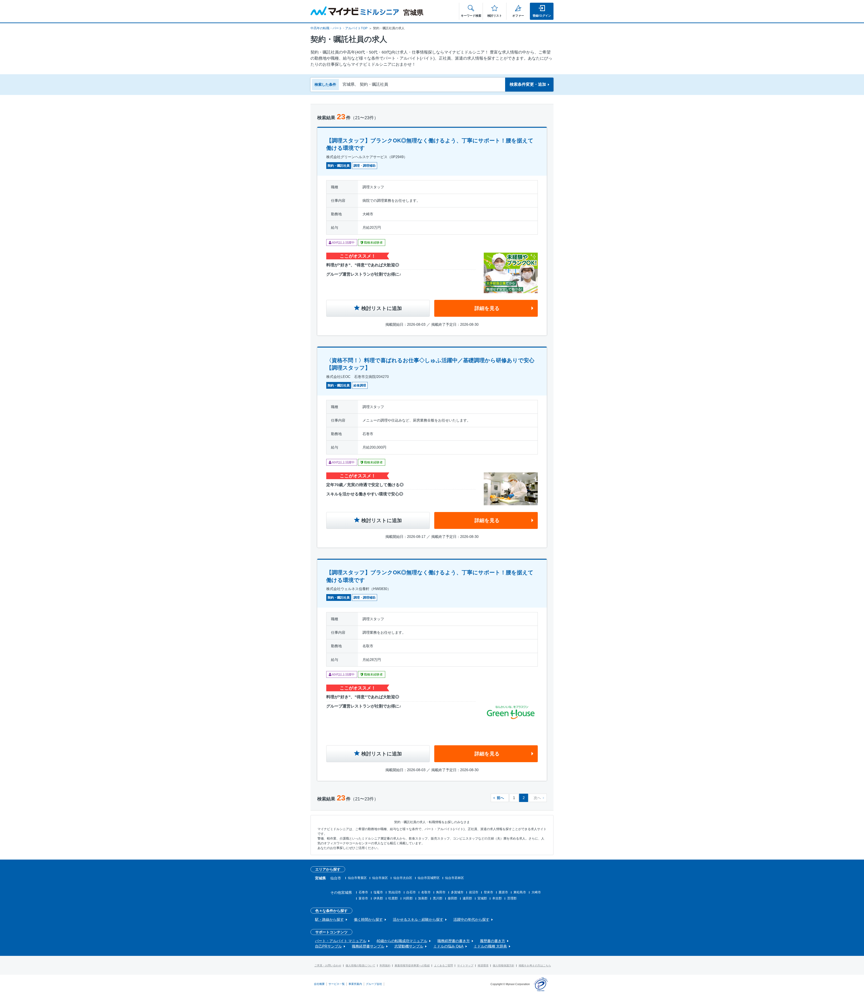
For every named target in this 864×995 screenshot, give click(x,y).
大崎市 (536, 892)
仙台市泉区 (380, 878)
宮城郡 (482, 898)
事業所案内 (355, 984)
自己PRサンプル (328, 946)
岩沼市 (473, 892)
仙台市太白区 (402, 878)
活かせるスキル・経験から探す (418, 919)
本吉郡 (497, 898)
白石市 (411, 892)
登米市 (488, 892)
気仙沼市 (394, 892)
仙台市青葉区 (357, 878)
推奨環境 (483, 965)
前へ (500, 798)
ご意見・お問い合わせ (327, 965)
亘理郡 (512, 898)
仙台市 (335, 878)
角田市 (441, 892)
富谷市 (363, 898)
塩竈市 (378, 892)
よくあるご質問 (443, 965)
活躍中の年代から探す (471, 919)
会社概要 (319, 984)
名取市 (426, 892)
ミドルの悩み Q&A (448, 946)
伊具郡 (378, 898)
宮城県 (320, 878)
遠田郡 (467, 898)
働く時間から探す (368, 919)
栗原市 (503, 892)
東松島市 (519, 892)
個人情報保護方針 (503, 965)
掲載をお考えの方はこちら (535, 965)
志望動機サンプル (408, 946)
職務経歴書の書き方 (453, 941)
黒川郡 (437, 898)
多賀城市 (457, 892)
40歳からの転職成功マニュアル (401, 941)
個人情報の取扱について (360, 965)
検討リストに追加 (381, 308)
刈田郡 (408, 898)
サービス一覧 (336, 984)
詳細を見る (487, 308)
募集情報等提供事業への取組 (412, 965)
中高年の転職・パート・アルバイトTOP (338, 28)
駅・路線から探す (329, 919)
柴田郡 (452, 898)
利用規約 (385, 965)
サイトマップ (465, 965)
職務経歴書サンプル (368, 946)
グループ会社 (374, 984)
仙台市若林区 (454, 878)
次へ (537, 798)
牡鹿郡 (393, 898)
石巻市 (363, 892)
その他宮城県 (341, 892)
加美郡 (423, 898)
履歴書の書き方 (492, 941)
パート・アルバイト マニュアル (340, 941)
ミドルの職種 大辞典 (490, 946)
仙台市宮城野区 (429, 878)
